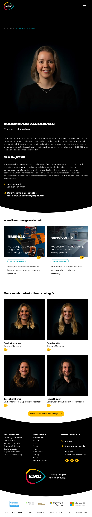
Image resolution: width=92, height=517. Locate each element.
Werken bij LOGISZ (40, 460)
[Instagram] (72, 460)
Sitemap (69, 513)
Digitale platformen (12, 452)
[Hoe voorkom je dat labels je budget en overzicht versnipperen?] (67, 253)
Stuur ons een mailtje (75, 446)
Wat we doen (38, 437)
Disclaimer (40, 513)
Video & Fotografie (12, 443)
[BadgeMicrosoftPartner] (56, 504)
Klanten (36, 446)
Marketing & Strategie (13, 437)
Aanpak (36, 440)
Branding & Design (12, 446)
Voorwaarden (81, 513)
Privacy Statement (55, 513)
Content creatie (10, 449)
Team (35, 449)
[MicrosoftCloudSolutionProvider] (77, 504)
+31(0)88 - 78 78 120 (16, 187)
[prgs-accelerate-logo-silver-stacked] (35, 504)
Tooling (36, 455)
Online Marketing (11, 440)
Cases (35, 443)
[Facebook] (67, 460)
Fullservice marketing (13, 455)
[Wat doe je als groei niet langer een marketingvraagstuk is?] (24, 253)
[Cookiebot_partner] (14, 504)
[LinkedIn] (77, 460)
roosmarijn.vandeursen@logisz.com (25, 195)
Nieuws (35, 457)
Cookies (29, 513)
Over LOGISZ (38, 452)
